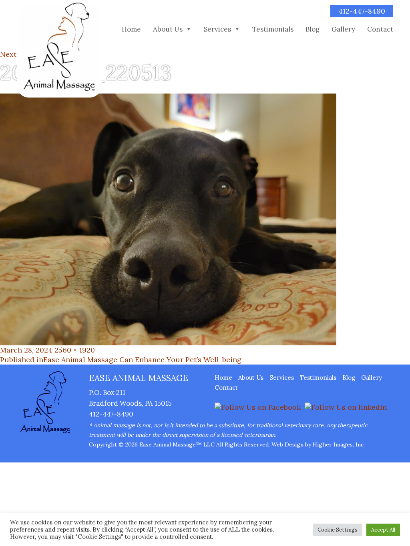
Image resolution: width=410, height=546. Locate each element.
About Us (168, 29)
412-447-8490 (361, 11)
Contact (380, 29)
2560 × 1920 (74, 350)
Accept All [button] (383, 529)
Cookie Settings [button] (338, 529)
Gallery (343, 29)
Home (131, 29)
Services (217, 29)
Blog (312, 29)
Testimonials (272, 29)
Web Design (287, 444)
